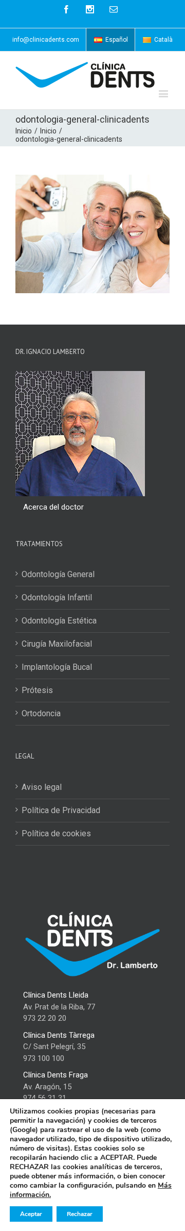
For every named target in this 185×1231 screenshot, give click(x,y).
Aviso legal (42, 787)
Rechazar (79, 1214)
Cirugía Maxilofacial (57, 644)
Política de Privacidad (61, 810)
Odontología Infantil (57, 597)
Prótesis (37, 690)
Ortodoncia (41, 713)
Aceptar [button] (31, 1214)
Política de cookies (56, 833)
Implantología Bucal (57, 667)
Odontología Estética (59, 621)
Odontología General (58, 574)
